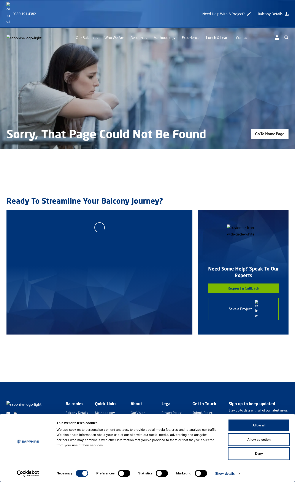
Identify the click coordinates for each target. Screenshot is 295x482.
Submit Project (203, 413)
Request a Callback (243, 288)
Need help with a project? (223, 13)
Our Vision (138, 413)
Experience (191, 37)
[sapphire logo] (28, 38)
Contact (242, 37)
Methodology (164, 37)
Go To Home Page (269, 133)
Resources (139, 37)
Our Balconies (87, 37)
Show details (225, 473)
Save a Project (240, 309)
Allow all (259, 425)
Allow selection (259, 439)
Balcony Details (270, 13)
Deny (259, 453)
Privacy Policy (172, 413)
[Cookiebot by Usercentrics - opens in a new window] (28, 473)
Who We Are (114, 37)
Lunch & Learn (218, 37)
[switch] (124, 473)
